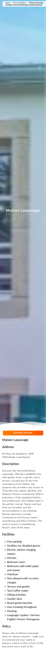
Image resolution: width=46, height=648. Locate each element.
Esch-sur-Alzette (19, 3)
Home (7, 3)
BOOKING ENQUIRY (23, 433)
